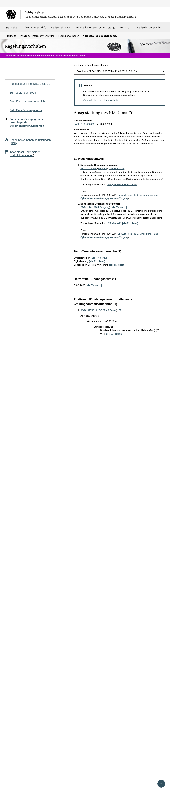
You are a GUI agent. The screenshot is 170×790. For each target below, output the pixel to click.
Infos (82, 55)
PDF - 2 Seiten (108, 310)
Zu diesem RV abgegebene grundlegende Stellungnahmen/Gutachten (27, 122)
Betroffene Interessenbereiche (28, 101)
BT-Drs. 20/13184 (89, 207)
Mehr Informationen (21, 155)
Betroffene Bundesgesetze (26, 110)
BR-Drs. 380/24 (88, 168)
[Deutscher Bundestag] (13, 14)
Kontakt (124, 27)
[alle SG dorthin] (113, 333)
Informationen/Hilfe (34, 27)
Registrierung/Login (149, 27)
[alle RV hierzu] (116, 168)
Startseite (11, 27)
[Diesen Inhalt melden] (120, 310)
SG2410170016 (88, 310)
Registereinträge (60, 27)
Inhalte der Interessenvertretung (95, 27)
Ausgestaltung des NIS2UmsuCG (30, 83)
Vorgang (102, 168)
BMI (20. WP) (114, 184)
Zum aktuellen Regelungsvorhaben (101, 100)
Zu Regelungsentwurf (23, 92)
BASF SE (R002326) (84, 124)
